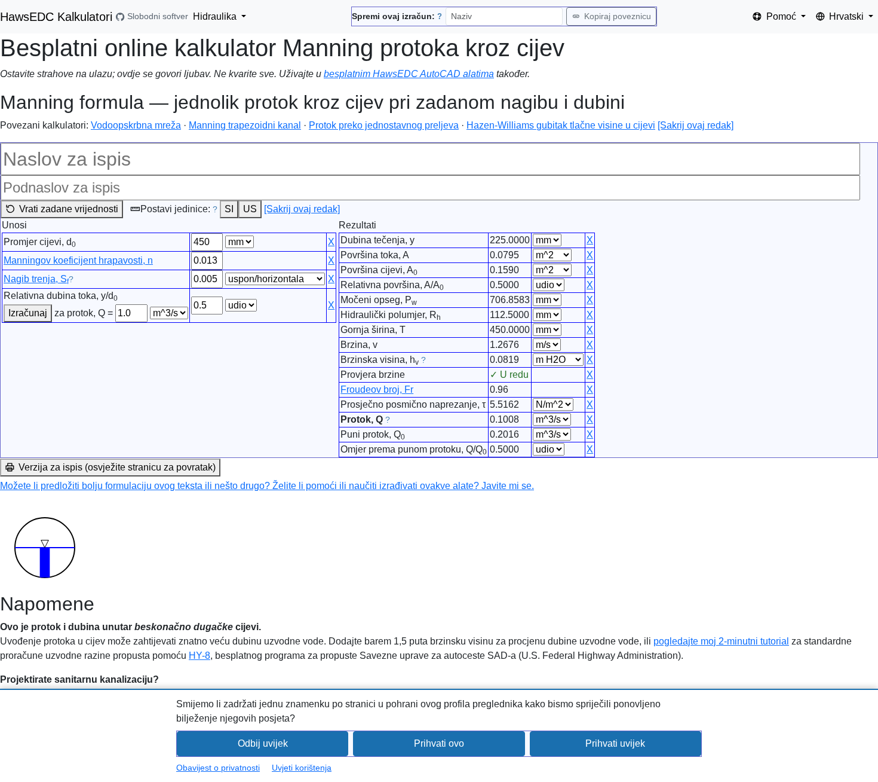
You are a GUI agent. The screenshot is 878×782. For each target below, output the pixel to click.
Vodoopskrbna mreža (136, 125)
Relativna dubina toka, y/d (61, 297)
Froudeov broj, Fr (376, 389)
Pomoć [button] (782, 16)
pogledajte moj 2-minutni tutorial (721, 641)
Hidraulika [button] (216, 16)
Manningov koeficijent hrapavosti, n (78, 260)
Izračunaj (27, 313)
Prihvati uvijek (615, 743)
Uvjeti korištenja (301, 767)
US (250, 209)
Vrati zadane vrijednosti (68, 209)
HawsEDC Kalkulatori (56, 16)
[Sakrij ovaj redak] (695, 125)
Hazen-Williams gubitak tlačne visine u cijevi (560, 125)
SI (229, 209)
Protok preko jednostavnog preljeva (384, 125)
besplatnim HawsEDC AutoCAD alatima (409, 74)
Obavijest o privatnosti (218, 767)
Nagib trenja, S (36, 279)
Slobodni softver (157, 16)
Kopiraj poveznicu (617, 16)
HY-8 (199, 655)
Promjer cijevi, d (40, 243)
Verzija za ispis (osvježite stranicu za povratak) (117, 467)
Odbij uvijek (263, 743)
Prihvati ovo (439, 743)
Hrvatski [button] (847, 16)
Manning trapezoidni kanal (245, 125)
